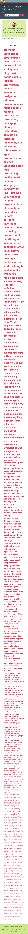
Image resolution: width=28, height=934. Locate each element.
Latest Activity (10, 6)
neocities (16, 871)
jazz (10, 759)
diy (15, 322)
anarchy (19, 854)
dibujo (7, 868)
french (10, 857)
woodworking (15, 914)
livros (18, 750)
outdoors (7, 731)
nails (21, 830)
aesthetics (9, 437)
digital (6, 532)
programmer (17, 776)
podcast (6, 720)
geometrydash (20, 904)
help (10, 774)
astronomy (15, 521)
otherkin (19, 811)
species (20, 871)
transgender (14, 596)
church (21, 882)
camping (10, 868)
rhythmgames (19, 877)
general (13, 831)
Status (23, 929)
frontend (19, 908)
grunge (20, 736)
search (5, 819)
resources (7, 651)
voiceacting (6, 848)
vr (10, 594)
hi (9, 796)
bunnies (20, 690)
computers (10, 212)
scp (4, 887)
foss (13, 851)
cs (12, 879)
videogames (11, 53)
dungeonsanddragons (10, 901)
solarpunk (21, 880)
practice (14, 867)
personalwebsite (11, 518)
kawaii (15, 254)
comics (8, 88)
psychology (10, 335)
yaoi (14, 548)
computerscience (15, 780)
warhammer (19, 905)
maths (12, 744)
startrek (13, 865)
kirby (18, 816)
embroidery (5, 894)
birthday (7, 626)
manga (8, 108)
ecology (6, 774)
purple (21, 806)
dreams (15, 591)
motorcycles (5, 908)
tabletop (20, 799)
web (18, 192)
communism (14, 703)
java (13, 802)
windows (7, 628)
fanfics (12, 853)
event (9, 785)
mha (6, 893)
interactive (8, 643)
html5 (6, 571)
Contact (16, 931)
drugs (11, 843)
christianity (7, 697)
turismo (9, 831)
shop (10, 498)
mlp (5, 498)
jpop (11, 752)
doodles (5, 870)
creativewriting (9, 879)
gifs (5, 684)
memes (14, 250)
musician (9, 911)
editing (14, 376)
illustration (10, 223)
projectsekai (9, 919)
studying (7, 675)
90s (11, 322)
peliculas (7, 611)
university (19, 843)
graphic (18, 723)
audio (22, 682)
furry (7, 119)
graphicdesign (11, 373)
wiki (17, 599)
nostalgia (9, 258)
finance (12, 571)
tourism (17, 819)
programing (11, 173)
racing (11, 817)
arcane (11, 916)
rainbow (16, 901)
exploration (5, 899)
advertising (5, 898)
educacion (15, 476)
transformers (18, 744)
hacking (15, 462)
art (5, 50)
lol (22, 695)
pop (22, 759)
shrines (18, 850)
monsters (12, 800)
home (19, 697)
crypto (14, 557)
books (7, 77)
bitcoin (14, 794)
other (12, 573)
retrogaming (7, 772)
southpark (6, 791)
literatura (7, 736)
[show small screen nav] (26, 1)
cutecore (15, 294)
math (6, 298)
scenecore (16, 710)
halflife (9, 914)
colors (18, 808)
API (19, 929)
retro (12, 192)
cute (6, 123)
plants (11, 390)
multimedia (7, 780)
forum (21, 791)
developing (17, 910)
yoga (17, 768)
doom (12, 778)
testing (13, 532)
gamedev (9, 189)
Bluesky (21, 926)
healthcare (8, 811)
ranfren (13, 919)
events (11, 584)
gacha (18, 836)
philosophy (10, 142)
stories (7, 308)
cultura (16, 799)
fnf (15, 663)
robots (6, 648)
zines (6, 413)
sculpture (6, 816)
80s (8, 755)
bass (9, 896)
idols (16, 888)
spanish (6, 682)
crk (19, 865)
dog (14, 643)
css (13, 366)
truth (19, 857)
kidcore (5, 822)
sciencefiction (18, 828)
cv (18, 842)
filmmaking (14, 718)
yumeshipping (19, 876)
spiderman (8, 862)
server (5, 859)
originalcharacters (12, 454)
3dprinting (6, 789)
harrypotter (16, 839)
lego (20, 785)
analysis (20, 817)
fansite (15, 692)
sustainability (14, 833)
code (6, 407)
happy (14, 911)
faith (8, 907)
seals (16, 856)
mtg (4, 862)
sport (6, 369)
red (13, 907)
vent (8, 744)
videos (8, 243)
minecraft (9, 181)
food (18, 65)
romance (15, 582)
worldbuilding (12, 266)
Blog (16, 929)
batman (21, 860)
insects (13, 783)
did (4, 836)
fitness (7, 521)
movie (12, 493)
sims (4, 884)
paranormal (8, 695)
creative (19, 493)
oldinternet (9, 873)
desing (9, 894)
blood (21, 885)
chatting (14, 797)
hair (20, 825)
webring (11, 913)
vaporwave (8, 523)
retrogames (18, 831)
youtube (15, 208)
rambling (16, 894)
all (5, 576)
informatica (9, 504)
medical (17, 796)
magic (6, 496)
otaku (10, 828)
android (6, 754)
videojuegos (11, 185)
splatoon (17, 624)
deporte (6, 759)
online (18, 673)
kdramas (18, 840)
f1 (13, 752)
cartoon (7, 619)
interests (16, 565)
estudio (19, 859)
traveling (14, 677)
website (16, 308)
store (21, 755)
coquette (13, 633)
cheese (7, 904)
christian (19, 822)
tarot (21, 591)
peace (19, 914)
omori (20, 742)
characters (9, 379)
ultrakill (18, 870)
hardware (16, 791)
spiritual (11, 905)
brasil (12, 720)
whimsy (7, 631)
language (20, 496)
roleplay (14, 400)
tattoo (9, 842)
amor (18, 675)
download (19, 918)
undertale (19, 487)
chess (20, 631)
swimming (6, 796)
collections (9, 899)
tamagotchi (9, 902)
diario (13, 904)
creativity (8, 362)
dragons (7, 656)
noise (15, 699)
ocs (17, 115)
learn (15, 816)
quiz (10, 871)
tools (12, 736)
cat (13, 318)
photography (11, 84)
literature (9, 138)
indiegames (8, 692)
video (7, 227)
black (5, 891)
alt (9, 688)
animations (8, 614)
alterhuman (10, 839)
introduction (8, 653)
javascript (9, 447)
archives (17, 853)
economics (9, 803)
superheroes (15, 857)
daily (13, 871)
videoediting (7, 783)
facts (14, 893)
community (16, 413)
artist (13, 349)
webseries (12, 825)
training (5, 882)
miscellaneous (18, 911)
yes (11, 797)
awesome (6, 746)
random (8, 235)
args (16, 752)
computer (19, 482)
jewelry (12, 723)
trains (13, 763)
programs (18, 864)
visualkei (15, 898)
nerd (5, 787)
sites (15, 836)
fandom (8, 262)
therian (17, 789)
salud (11, 794)
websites (15, 529)
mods (14, 840)
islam (21, 898)
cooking (8, 247)
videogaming (14, 823)
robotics (6, 723)
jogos (14, 601)
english (14, 616)
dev (5, 744)
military (14, 884)
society (15, 850)
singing (7, 515)
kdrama (20, 802)
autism (7, 573)
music (11, 50)
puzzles (7, 633)
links (11, 663)
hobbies (7, 462)
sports (8, 154)
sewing (13, 403)
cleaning (13, 813)
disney (22, 874)
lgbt (21, 362)
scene (7, 417)
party (7, 888)
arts (17, 298)
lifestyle (14, 369)
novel (5, 755)
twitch (6, 710)
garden (5, 840)
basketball (8, 471)
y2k (9, 239)
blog (6, 73)
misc (17, 754)
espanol (18, 898)
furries (20, 557)
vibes (13, 873)
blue (5, 725)
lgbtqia (5, 793)
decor (20, 868)
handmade (10, 867)
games (16, 61)
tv (22, 266)
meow (15, 686)
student (6, 740)
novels (19, 663)
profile (19, 573)
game (12, 100)
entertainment (11, 410)
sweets (6, 877)
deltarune (9, 424)
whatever (12, 768)
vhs (8, 808)
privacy (20, 701)
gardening (10, 231)
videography (13, 770)
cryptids (14, 848)
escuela (11, 776)
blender (7, 668)
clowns (9, 757)
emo (14, 277)
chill (4, 811)
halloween (11, 814)
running (6, 703)
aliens (6, 609)
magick (15, 904)
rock (6, 403)
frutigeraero (9, 560)
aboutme (14, 383)
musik (11, 907)
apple (10, 877)
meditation (6, 880)
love (6, 192)
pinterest (16, 712)
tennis (5, 830)
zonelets (7, 707)
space (11, 284)
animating (5, 885)
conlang (17, 861)
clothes (19, 396)
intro (16, 619)
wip (18, 543)
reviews (14, 441)
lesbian (17, 738)
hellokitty (7, 738)
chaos (14, 874)
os (8, 871)
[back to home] (2, 2)
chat (20, 512)
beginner (16, 907)
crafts (16, 243)
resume (12, 599)
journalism (8, 636)
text (18, 823)
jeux (4, 904)
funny (18, 390)
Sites (3, 12)
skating (16, 765)
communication (13, 876)
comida (7, 345)
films (18, 270)
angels (11, 808)
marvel (6, 596)
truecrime (6, 802)
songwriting (17, 882)
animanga (6, 806)
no (13, 679)
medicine (12, 621)
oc (5, 239)
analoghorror (14, 842)
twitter (15, 896)
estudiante (20, 833)
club (6, 914)
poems (6, 579)
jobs (8, 913)
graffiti (17, 834)
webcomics (10, 434)
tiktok (5, 797)
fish (9, 582)
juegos (20, 532)
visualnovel (12, 805)
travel (16, 177)
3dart (11, 850)
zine (21, 653)
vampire (11, 864)
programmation (15, 868)
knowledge (11, 820)
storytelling (9, 468)
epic (8, 794)
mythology (15, 658)
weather (13, 792)
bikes (21, 870)
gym (5, 604)
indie (18, 366)
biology (7, 476)
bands (15, 808)
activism (17, 714)
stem (10, 890)
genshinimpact (11, 845)
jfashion (7, 670)
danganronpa (8, 690)
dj (9, 768)
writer (8, 850)
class (16, 887)
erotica (10, 851)
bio (19, 636)
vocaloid (8, 281)
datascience (18, 916)
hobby (20, 668)
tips (20, 910)
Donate (9, 929)
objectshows (8, 686)
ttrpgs (16, 507)
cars (20, 277)
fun (20, 142)
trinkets (6, 785)
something (19, 902)
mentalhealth (17, 594)
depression (10, 840)
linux (7, 250)
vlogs (13, 856)
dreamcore (18, 661)
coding (17, 108)
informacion (18, 874)
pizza (11, 661)
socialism (13, 796)
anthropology (6, 825)
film (16, 135)
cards (20, 851)
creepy (13, 772)
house (12, 893)
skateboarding (12, 606)
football (11, 328)
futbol (6, 599)
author (7, 805)
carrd (15, 668)
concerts (13, 847)
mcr (20, 767)
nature (16, 150)
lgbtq (6, 383)
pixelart (16, 345)
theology (13, 834)
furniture (5, 847)
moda (6, 493)
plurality (6, 768)
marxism (20, 890)
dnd (16, 362)
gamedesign (8, 641)
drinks (8, 918)
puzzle (16, 586)
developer (15, 626)
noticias (15, 879)
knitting (13, 579)
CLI (12, 929)
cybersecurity (10, 543)
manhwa (17, 740)
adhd (7, 884)
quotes (14, 843)
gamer (20, 781)
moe (15, 873)
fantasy (8, 216)
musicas (19, 848)
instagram (16, 880)
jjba (15, 845)
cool (20, 393)
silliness (9, 908)
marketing (18, 352)
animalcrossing (14, 899)
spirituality (12, 460)
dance (7, 349)
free (18, 621)
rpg (5, 390)
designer (12, 908)
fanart (7, 393)
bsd (14, 806)
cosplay (14, 490)
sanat (17, 867)
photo (6, 584)
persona (6, 781)
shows (17, 325)
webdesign (18, 471)
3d (5, 328)
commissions (11, 342)
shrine (14, 697)
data (19, 686)
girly (5, 763)
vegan (19, 894)
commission (13, 877)
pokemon (9, 204)
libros (9, 576)
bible (21, 816)
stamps (14, 611)
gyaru (15, 614)
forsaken (5, 867)
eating (9, 819)
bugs (10, 540)
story (20, 403)
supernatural (7, 778)
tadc (4, 905)
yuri (15, 609)
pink (6, 208)
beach (9, 893)
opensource (6, 799)
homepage (6, 814)
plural (15, 814)
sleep (6, 562)
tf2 (13, 714)
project (11, 487)
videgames (5, 910)
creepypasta (8, 624)
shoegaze (9, 865)
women (5, 831)
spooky (5, 901)
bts (19, 731)
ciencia (10, 904)
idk (13, 227)
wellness (18, 827)
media (7, 277)
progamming (8, 727)
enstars (8, 830)
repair (13, 902)
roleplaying (7, 679)
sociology (12, 799)
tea (14, 754)
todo (13, 880)
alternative (8, 507)
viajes (5, 888)
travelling (7, 733)
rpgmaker (6, 857)
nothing (13, 535)
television (16, 577)
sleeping (7, 565)
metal (6, 376)
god (19, 748)
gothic (19, 601)
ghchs (6, 663)
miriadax (16, 902)
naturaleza (5, 911)
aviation (5, 834)
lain (5, 606)
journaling (9, 305)
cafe (11, 755)
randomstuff (6, 890)
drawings (7, 616)
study (7, 441)
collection (6, 767)
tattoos (18, 794)
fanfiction (9, 288)
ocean (13, 671)
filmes (15, 727)
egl (8, 817)
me (5, 359)
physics (17, 523)
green (5, 794)
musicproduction (7, 853)
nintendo (8, 512)
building (5, 845)
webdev (11, 754)
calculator (9, 882)
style (15, 682)
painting (16, 311)
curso (7, 836)
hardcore (6, 813)
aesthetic (9, 270)
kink (23, 902)
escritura (20, 862)
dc (14, 787)
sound (7, 800)
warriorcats (15, 785)
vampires (20, 579)
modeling (15, 803)
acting (19, 752)
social (6, 465)
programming (12, 57)
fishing (20, 809)
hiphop (14, 695)
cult (8, 905)
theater (15, 748)
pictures (6, 718)
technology (10, 131)
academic (6, 851)
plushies (14, 701)
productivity (10, 910)
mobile (5, 850)
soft (12, 854)
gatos (6, 526)
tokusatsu (5, 919)
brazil (9, 822)
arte (6, 100)
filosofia (9, 880)
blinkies (7, 529)
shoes (19, 814)
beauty (13, 444)
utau (11, 707)
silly (21, 301)
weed (11, 791)
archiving (5, 918)
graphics (8, 325)
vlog (12, 738)
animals (8, 135)
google (17, 890)
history (8, 127)
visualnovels (8, 586)
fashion (8, 81)
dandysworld (15, 862)
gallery (13, 656)
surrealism (18, 792)
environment (18, 757)
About (3, 929)
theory (10, 856)
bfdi (19, 695)
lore (5, 487)
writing (8, 69)
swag (10, 699)
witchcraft (8, 546)
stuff (12, 298)
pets (14, 473)
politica (5, 916)
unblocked (6, 770)
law (19, 692)
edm (5, 805)
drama (8, 797)
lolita (18, 755)
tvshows (7, 548)
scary (5, 823)
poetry (14, 119)
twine (18, 759)
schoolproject (6, 843)
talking (17, 847)
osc (13, 651)
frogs (22, 831)
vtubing (19, 891)
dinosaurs (14, 731)
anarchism (14, 750)
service (21, 819)
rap (20, 619)
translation (18, 778)
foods (6, 699)
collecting (7, 589)
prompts (14, 916)
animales (15, 781)
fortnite (6, 666)
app (11, 619)
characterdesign (9, 673)
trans (18, 379)
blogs (14, 451)
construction (18, 772)
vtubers (9, 763)
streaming (9, 396)
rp (11, 668)
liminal (20, 842)
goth (18, 328)
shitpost (11, 870)
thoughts (19, 468)
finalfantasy (5, 907)
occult (18, 560)
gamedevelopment (12, 568)
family (15, 636)
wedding (13, 819)
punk (6, 322)
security (17, 679)
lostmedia (5, 871)
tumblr (10, 781)
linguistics (8, 591)
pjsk (14, 684)
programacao (14, 822)
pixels (16, 646)
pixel (15, 690)
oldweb (7, 485)
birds (19, 535)
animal (5, 873)
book (14, 501)
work (5, 582)
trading (17, 783)
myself (13, 675)
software (8, 356)
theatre (7, 554)
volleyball (15, 716)
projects (14, 554)
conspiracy (6, 820)
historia (6, 748)
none (14, 725)
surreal (9, 834)
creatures (5, 902)
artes (17, 774)
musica (18, 104)
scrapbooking (16, 830)
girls (13, 757)
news (17, 291)
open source (11, 926)
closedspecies (20, 845)
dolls (19, 571)
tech (20, 166)
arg (15, 239)
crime (18, 885)
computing (6, 761)
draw (14, 761)
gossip (12, 896)
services (6, 776)
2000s (7, 196)
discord (7, 490)
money (19, 537)
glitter (15, 870)
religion (16, 386)
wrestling (7, 705)
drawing (8, 104)
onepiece (21, 853)
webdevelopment (16, 638)
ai (18, 239)
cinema (7, 318)
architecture (9, 482)
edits (21, 914)
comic (17, 235)
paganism (13, 890)
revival (15, 885)
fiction (7, 301)
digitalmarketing (7, 827)
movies (14, 73)
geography (7, 716)
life (17, 189)
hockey (5, 808)
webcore (17, 457)
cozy (11, 740)
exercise (12, 894)
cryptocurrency (21, 887)
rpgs (16, 720)
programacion (12, 158)
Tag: (3, 15)
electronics (9, 427)
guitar (14, 393)
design (8, 96)
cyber (13, 774)
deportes (7, 677)
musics (10, 874)
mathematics (9, 646)
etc (16, 305)
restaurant (10, 809)
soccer (19, 473)
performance (6, 861)
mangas (17, 805)
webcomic (10, 274)
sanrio (7, 366)
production (7, 714)
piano (6, 661)
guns (5, 864)
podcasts (17, 806)
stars (5, 688)
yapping (17, 825)
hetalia (5, 837)
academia (11, 816)
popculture (18, 641)
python (6, 638)
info (14, 537)
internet (19, 247)
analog (16, 802)
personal (9, 65)
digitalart (12, 359)
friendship (17, 820)
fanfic (17, 604)
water (21, 839)
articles (5, 865)
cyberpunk (8, 457)
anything (7, 537)
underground (6, 874)
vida (9, 813)
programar (10, 787)
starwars (14, 759)
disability (13, 891)
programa (6, 828)
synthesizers (10, 885)
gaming (16, 77)
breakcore (14, 705)
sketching (17, 800)
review (15, 864)
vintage (7, 451)
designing (7, 729)
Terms (11, 931)
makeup (8, 352)
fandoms (15, 479)
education (10, 146)
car (16, 736)
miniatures (5, 913)
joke (21, 901)
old (11, 761)
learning (17, 281)
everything (16, 417)
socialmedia (15, 729)
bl (18, 682)
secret (11, 918)
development (16, 407)
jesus (14, 755)
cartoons (9, 220)
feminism (17, 707)
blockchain (21, 867)
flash (21, 780)
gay (5, 460)
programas (15, 809)
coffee (8, 473)
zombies (13, 910)
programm (19, 899)
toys (21, 604)
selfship (8, 859)
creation (9, 823)
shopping (17, 498)
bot (4, 868)
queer (7, 254)
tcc (21, 803)
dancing (11, 604)
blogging (9, 200)
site (5, 540)
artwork (10, 806)
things (15, 742)
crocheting (20, 837)
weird (7, 444)
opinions (16, 913)
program (18, 356)
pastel (19, 763)
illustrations (12, 861)
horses (16, 767)
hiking (20, 614)
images (12, 767)
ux (14, 859)
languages (9, 420)
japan (12, 496)
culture (15, 301)
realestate (18, 761)
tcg (11, 911)
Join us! (14, 33)
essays (6, 594)
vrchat (10, 888)
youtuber (19, 879)
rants (5, 833)
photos (18, 447)
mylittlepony (20, 856)
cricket (5, 817)
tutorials (5, 854)
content (7, 864)
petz (21, 836)
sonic (6, 400)
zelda (22, 891)
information (9, 510)
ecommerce (7, 750)
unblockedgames (9, 887)
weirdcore (15, 485)
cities (11, 914)
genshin (18, 584)
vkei (11, 682)
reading (8, 111)
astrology (7, 601)
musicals (7, 658)
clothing (7, 501)
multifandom (6, 896)
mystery (14, 628)
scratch (21, 754)
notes (9, 854)
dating (19, 901)
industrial (18, 884)
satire (13, 882)
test (6, 284)
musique (10, 884)
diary (19, 204)
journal (18, 262)
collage (21, 718)
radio (14, 512)
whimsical (20, 888)
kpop (13, 123)
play (16, 859)
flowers (7, 479)
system (15, 589)
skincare (12, 789)
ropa (5, 800)
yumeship (11, 765)
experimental (15, 526)
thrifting (17, 813)
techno (21, 796)
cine (18, 677)
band (14, 551)
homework (9, 837)
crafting (18, 510)
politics (8, 177)
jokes (16, 918)
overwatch (18, 893)
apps (11, 609)
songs (21, 703)
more (16, 891)
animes (7, 557)
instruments (18, 896)
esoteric (15, 854)
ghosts (10, 848)
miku (16, 787)
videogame (10, 166)
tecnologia (14, 562)
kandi (9, 793)
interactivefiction (10, 898)
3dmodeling (15, 733)
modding (13, 631)
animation (10, 92)
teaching (19, 648)
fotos (4, 893)
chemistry (6, 752)
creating (5, 842)
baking (7, 311)
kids (11, 862)
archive (7, 339)
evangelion (8, 891)
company (17, 865)
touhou (12, 648)
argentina (20, 913)
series (19, 318)
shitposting (11, 836)
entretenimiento (21, 907)
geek (8, 870)
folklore (16, 851)
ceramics (5, 839)
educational (8, 742)
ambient (13, 827)
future (13, 888)
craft (15, 688)
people (18, 797)
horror (16, 96)
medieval (15, 817)
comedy (19, 437)
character (6, 856)
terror (21, 820)
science (8, 162)
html (6, 169)
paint (13, 918)
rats (12, 830)
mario (5, 757)
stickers (10, 748)
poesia (21, 834)
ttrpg (18, 420)
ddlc (14, 913)
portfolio (9, 115)
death (9, 725)
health (7, 294)
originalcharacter (7, 876)
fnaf (21, 462)
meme (6, 621)
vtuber (12, 465)
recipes (9, 684)
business (8, 291)
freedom (5, 809)
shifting (22, 905)
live (12, 859)
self (4, 914)
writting (14, 811)
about (6, 535)
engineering (10, 430)
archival (8, 916)
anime (7, 61)
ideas (10, 802)
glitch (21, 847)
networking (15, 837)
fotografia (7, 701)
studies (16, 908)
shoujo (18, 873)
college (6, 765)
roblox (7, 150)
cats (15, 69)
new (14, 887)
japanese (8, 551)
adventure (14, 666)
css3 (6, 905)
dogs (19, 227)
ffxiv (10, 710)
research (17, 546)
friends (7, 386)
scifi (6, 315)
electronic (16, 746)
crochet (13, 315)
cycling (9, 847)
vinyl (4, 879)
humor (16, 653)
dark (12, 688)
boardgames (8, 712)
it (4, 473)
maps (5, 803)
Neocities (6, 926)
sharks (11, 746)
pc (16, 763)
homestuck (9, 332)
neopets (14, 905)
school (16, 196)
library (13, 828)
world (19, 803)
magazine (9, 833)
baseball (21, 774)
